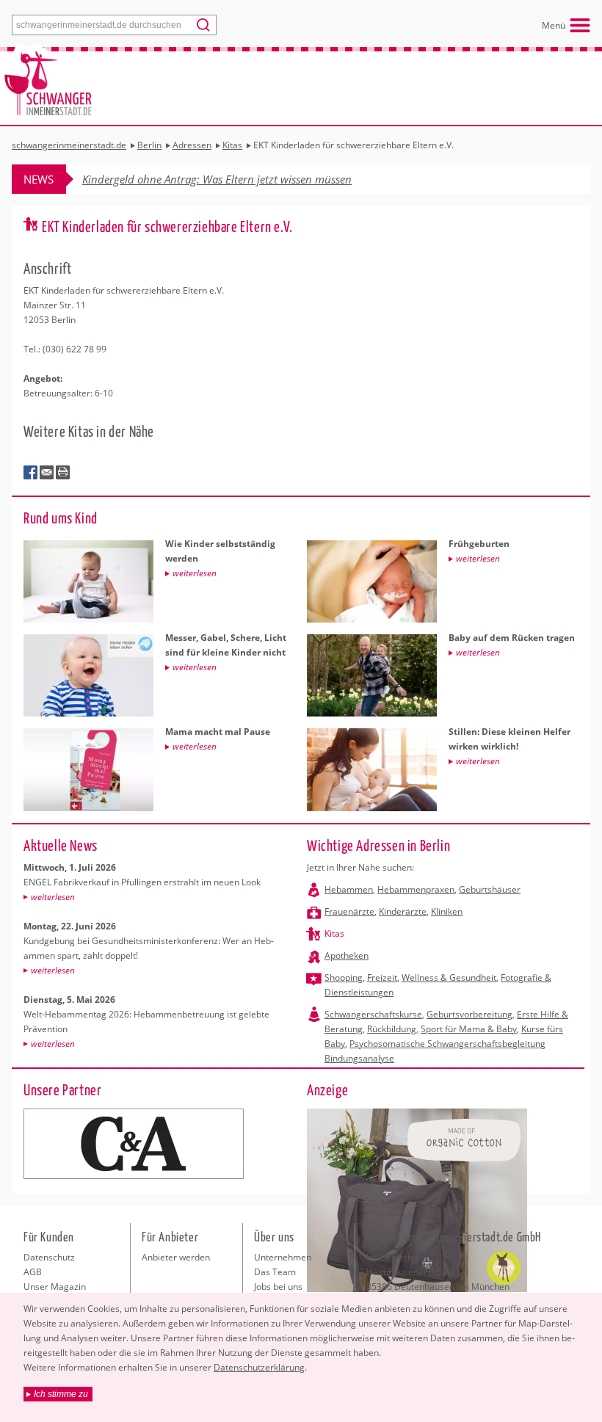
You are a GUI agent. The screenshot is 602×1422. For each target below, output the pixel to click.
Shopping (343, 977)
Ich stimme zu (61, 1394)
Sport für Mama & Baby (469, 1029)
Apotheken (346, 955)
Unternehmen (282, 1257)
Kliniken (447, 911)
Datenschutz (49, 1257)
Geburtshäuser (490, 889)
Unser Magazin (54, 1286)
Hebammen (348, 889)
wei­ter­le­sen (53, 896)
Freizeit (382, 977)
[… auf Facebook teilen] (30, 472)
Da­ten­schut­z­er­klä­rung (259, 1367)
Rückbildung (391, 1029)
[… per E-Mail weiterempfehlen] (47, 472)
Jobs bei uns (278, 1286)
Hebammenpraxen (415, 889)
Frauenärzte (349, 911)
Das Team (275, 1272)
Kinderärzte (403, 911)
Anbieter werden (176, 1257)
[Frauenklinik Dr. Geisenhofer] (133, 1144)
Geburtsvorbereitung (469, 1014)
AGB (32, 1272)
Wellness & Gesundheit (449, 977)
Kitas (334, 933)
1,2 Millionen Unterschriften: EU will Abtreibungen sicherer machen (245, 179)
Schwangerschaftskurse (373, 1014)
